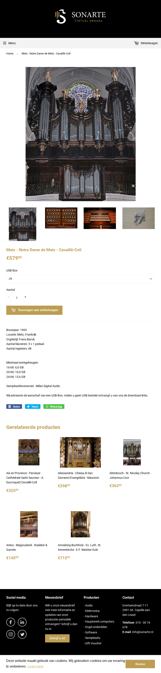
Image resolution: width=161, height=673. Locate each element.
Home (9, 53)
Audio (89, 605)
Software (91, 632)
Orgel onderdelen (96, 627)
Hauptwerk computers (99, 621)
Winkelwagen (149, 43)
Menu (12, 43)
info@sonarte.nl (142, 632)
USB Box (11, 270)
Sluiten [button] (140, 664)
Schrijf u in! (57, 638)
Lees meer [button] (36, 666)
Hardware (91, 616)
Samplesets (92, 638)
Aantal (10, 289)
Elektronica (92, 611)
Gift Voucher (93, 643)
